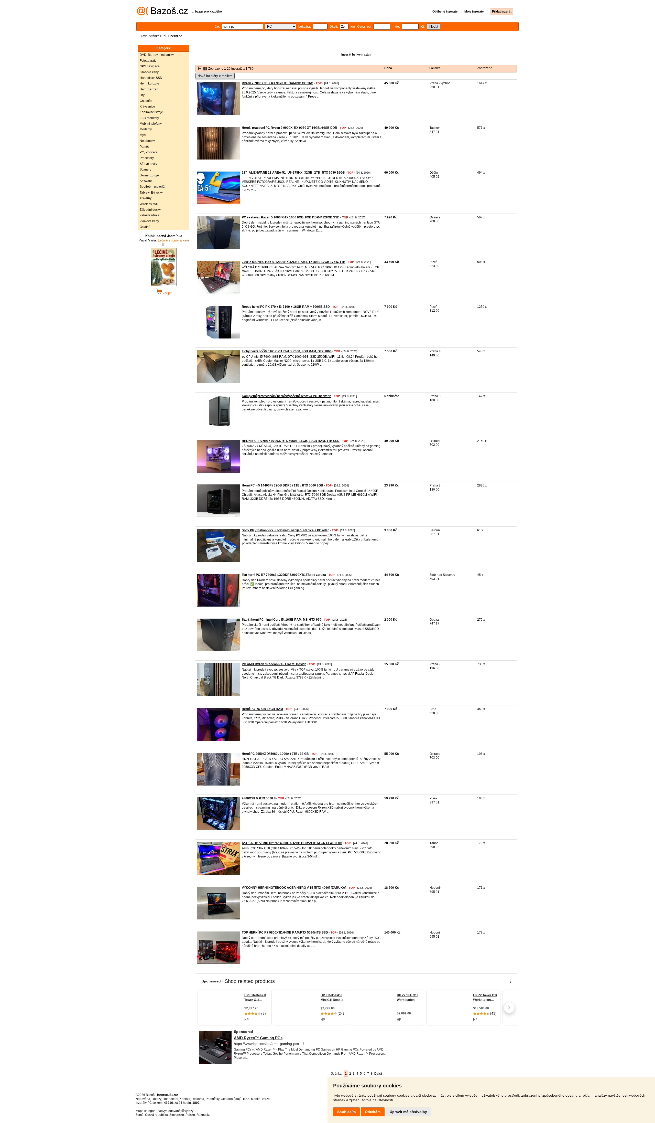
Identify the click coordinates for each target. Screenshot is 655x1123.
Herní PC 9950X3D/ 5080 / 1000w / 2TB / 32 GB (275, 754)
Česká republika (156, 1115)
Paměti (144, 147)
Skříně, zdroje (149, 175)
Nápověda (143, 1099)
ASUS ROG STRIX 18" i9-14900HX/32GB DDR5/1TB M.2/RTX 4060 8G (292, 843)
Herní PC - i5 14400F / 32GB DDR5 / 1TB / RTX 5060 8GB (282, 485)
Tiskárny (145, 198)
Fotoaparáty (148, 60)
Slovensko (176, 1115)
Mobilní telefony (151, 123)
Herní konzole (149, 83)
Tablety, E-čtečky (151, 192)
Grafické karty (149, 72)
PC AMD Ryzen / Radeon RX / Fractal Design (274, 664)
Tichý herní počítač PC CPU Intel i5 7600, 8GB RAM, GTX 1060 (287, 351)
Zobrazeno (484, 68)
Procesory (147, 158)
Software (146, 181)
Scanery (145, 169)
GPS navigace (150, 66)
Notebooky (147, 141)
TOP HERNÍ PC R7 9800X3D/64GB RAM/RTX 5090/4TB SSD (285, 932)
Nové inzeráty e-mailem (215, 76)
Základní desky (150, 209)
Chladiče (146, 101)
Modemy (146, 129)
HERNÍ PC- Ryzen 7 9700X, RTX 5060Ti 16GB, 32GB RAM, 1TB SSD (291, 441)
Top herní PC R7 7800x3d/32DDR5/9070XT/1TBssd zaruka (284, 575)
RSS (246, 1099)
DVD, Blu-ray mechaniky (157, 55)
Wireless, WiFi (149, 204)
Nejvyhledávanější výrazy (175, 1111)
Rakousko (203, 1115)
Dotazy (156, 1099)
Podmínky (212, 1099)
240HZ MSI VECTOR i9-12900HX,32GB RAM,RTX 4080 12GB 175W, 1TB (293, 262)
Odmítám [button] (372, 1112)
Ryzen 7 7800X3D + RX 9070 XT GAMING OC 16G (277, 83)
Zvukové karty (149, 221)
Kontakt (185, 1099)
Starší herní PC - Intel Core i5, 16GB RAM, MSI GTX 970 (281, 619)
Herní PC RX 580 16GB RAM (262, 709)
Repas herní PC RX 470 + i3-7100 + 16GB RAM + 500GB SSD (286, 307)
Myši (143, 135)
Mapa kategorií (146, 1111)
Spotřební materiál (152, 186)
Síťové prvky (148, 164)
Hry (142, 95)
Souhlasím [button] (346, 1112)
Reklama (198, 1099)
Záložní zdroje (149, 215)
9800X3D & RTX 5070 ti (259, 798)
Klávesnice (147, 106)
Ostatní (144, 227)
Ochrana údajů (231, 1099)
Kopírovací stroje (151, 112)
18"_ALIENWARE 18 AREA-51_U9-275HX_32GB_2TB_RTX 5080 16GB (293, 172)
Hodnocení (170, 1099)
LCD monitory (149, 118)
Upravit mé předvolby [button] (408, 1112)
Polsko (190, 1115)
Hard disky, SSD (151, 78)
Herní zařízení (149, 89)
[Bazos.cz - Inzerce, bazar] (162, 14)
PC (165, 36)
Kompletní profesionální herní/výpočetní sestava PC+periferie (286, 396)
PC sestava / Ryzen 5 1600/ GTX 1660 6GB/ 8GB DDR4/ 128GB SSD (291, 217)
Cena (388, 68)
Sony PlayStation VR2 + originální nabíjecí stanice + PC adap (285, 530)
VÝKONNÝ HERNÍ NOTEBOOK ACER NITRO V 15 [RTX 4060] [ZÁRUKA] (294, 887)
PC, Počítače (149, 152)
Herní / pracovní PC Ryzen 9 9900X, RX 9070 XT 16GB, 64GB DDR (289, 128)
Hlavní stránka (149, 36)
